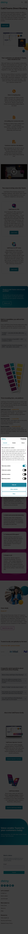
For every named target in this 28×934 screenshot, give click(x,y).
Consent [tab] (5, 442)
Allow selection (14, 489)
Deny (14, 493)
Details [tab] (14, 442)
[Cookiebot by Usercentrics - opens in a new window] (20, 439)
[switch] (24, 470)
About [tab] (22, 442)
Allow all (14, 484)
